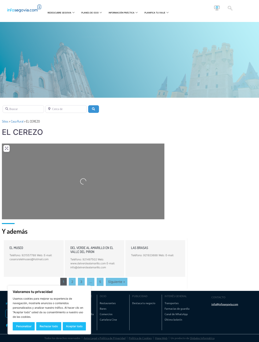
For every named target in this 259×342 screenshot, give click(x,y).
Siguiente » (116, 282)
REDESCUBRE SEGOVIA (59, 12)
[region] (49, 310)
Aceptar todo (74, 326)
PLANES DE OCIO (90, 12)
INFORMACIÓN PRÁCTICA (121, 12)
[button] (230, 8)
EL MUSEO (16, 248)
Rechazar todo (49, 326)
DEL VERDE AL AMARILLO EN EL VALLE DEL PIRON (91, 250)
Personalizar (23, 326)
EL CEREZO (22, 132)
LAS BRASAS (139, 248)
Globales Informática (202, 338)
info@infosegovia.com (224, 304)
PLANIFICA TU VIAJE (154, 12)
